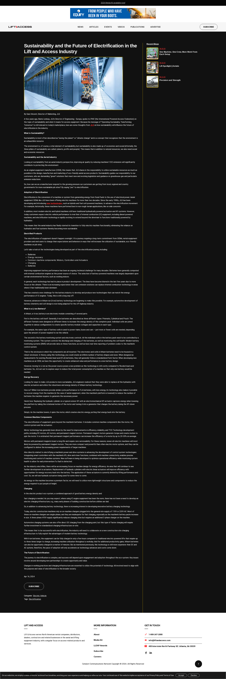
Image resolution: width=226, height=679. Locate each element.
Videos (121, 27)
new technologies (54, 203)
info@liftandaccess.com (159, 640)
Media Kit (98, 640)
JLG (92, 125)
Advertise (155, 27)
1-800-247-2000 (155, 634)
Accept (181, 675)
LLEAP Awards (100, 645)
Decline (194, 675)
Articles (93, 27)
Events (108, 27)
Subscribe (208, 27)
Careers (97, 656)
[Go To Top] (198, 663)
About (96, 634)
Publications (137, 27)
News (80, 27)
